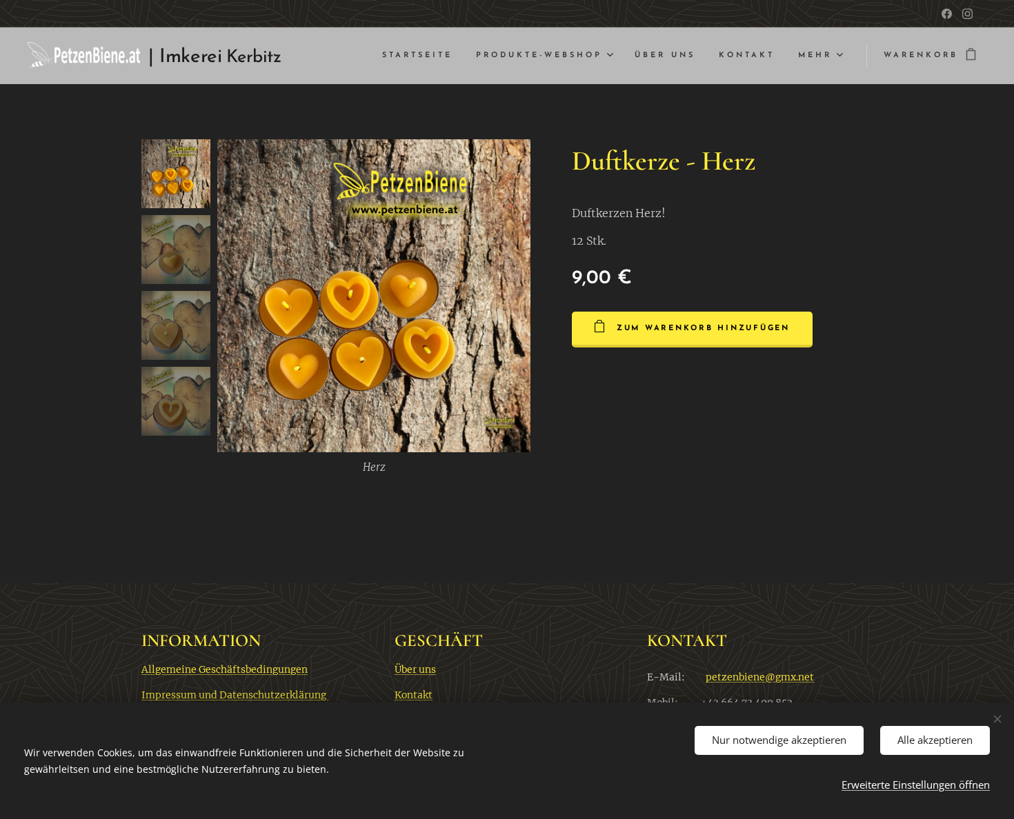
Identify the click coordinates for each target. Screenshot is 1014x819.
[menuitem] (417, 56)
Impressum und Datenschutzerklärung (234, 695)
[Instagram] (967, 14)
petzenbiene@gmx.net (760, 677)
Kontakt (414, 695)
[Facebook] (946, 14)
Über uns (415, 669)
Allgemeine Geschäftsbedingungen (224, 669)
